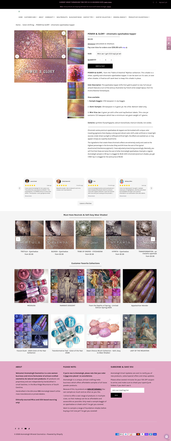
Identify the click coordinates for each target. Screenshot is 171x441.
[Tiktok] (29, 428)
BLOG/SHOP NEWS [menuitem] (75, 17)
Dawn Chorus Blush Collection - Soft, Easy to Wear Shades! (104, 352)
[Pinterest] (22, 428)
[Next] (64, 56)
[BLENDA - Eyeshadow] (59, 235)
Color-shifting (28, 25)
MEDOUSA (31, 305)
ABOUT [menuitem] (41, 17)
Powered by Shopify (55, 434)
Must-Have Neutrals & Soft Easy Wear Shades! (85, 215)
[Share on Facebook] (169, 39)
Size (90, 54)
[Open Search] (153, 2)
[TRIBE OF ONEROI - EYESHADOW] (90, 235)
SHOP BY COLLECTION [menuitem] (103, 17)
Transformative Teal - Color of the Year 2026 (67, 352)
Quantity (92, 60)
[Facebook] (15, 428)
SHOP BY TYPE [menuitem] (88, 17)
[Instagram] (18, 428)
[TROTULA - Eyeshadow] (29, 235)
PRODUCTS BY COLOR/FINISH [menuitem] (138, 17)
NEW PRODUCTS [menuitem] (62, 17)
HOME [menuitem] (21, 17)
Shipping (91, 44)
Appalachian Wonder (139, 305)
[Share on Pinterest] (169, 47)
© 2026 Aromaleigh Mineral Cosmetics (30, 434)
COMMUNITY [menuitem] (49, 17)
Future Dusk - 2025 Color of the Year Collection (31, 352)
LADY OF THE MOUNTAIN (139, 351)
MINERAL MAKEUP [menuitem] (119, 17)
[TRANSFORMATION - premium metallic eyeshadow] (150, 235)
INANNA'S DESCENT (67, 305)
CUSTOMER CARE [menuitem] (30, 17)
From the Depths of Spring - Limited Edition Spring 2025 (103, 306)
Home (18, 25)
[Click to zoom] (64, 33)
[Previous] (17, 56)
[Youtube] (25, 428)
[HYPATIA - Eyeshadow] (120, 235)
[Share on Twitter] (169, 43)
